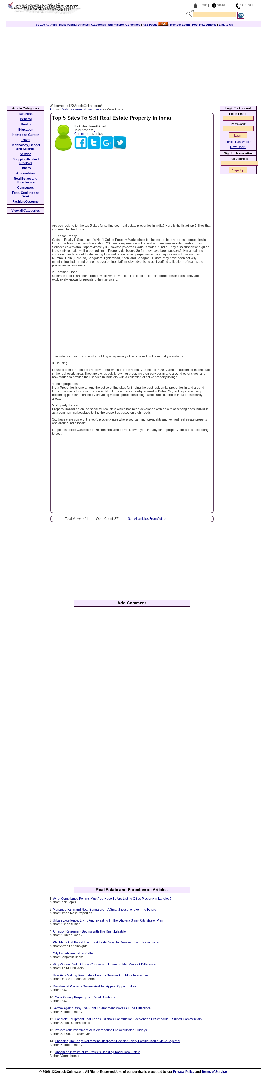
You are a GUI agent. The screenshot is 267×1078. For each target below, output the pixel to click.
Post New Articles (204, 24)
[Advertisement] (133, 64)
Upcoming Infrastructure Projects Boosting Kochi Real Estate (97, 1052)
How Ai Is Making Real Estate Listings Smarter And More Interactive (100, 975)
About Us (224, 5)
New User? (238, 147)
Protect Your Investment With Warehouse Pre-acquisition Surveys (101, 1030)
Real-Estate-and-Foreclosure (81, 109)
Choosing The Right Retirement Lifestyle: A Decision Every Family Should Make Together (117, 1041)
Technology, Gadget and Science (25, 147)
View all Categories (25, 210)
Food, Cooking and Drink (25, 194)
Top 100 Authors (45, 24)
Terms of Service (214, 1072)
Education (25, 129)
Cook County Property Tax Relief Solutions (85, 997)
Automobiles (25, 173)
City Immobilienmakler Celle (73, 953)
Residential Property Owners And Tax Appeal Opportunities (94, 986)
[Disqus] (132, 679)
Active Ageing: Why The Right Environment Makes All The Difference (102, 1008)
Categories (98, 24)
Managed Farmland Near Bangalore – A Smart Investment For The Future (104, 909)
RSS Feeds (150, 24)
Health (26, 124)
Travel (25, 140)
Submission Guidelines (124, 24)
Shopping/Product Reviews (26, 161)
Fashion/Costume (26, 201)
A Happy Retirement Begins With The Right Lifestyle (89, 931)
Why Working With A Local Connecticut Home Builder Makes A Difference (104, 964)
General (26, 119)
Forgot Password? (238, 142)
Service (25, 154)
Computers (25, 187)
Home (202, 5)
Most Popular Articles (74, 24)
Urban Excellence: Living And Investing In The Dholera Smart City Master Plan (108, 920)
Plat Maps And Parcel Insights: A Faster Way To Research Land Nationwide (106, 942)
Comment (81, 134)
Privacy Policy (184, 1072)
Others (26, 168)
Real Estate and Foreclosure (25, 180)
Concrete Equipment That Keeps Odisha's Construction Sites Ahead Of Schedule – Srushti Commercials (128, 1019)
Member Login (180, 24)
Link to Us (226, 24)
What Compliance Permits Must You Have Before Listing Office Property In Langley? (112, 898)
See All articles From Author (147, 519)
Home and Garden (25, 135)
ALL (52, 109)
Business (26, 114)
